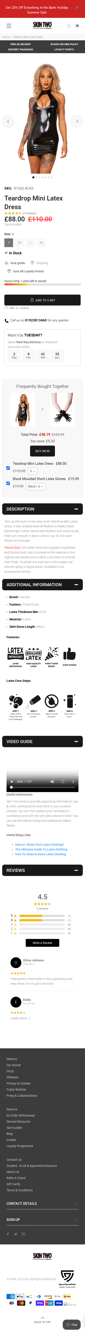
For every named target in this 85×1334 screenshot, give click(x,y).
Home (5, 37)
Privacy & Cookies (19, 1083)
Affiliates (12, 1077)
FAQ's (10, 1071)
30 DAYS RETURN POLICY (64, 44)
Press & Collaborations (22, 1095)
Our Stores (14, 1065)
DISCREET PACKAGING (20, 49)
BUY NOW (42, 451)
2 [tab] (36, 177)
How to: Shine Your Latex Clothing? (39, 844)
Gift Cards (13, 1184)
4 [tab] (42, 177)
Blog (10, 1133)
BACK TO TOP (42, 1322)
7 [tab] (52, 177)
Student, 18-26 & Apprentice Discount (32, 1166)
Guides (11, 1140)
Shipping (42, 263)
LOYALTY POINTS (64, 49)
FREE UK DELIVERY (20, 44)
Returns (12, 1109)
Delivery (12, 1059)
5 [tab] (45, 177)
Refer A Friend (16, 1178)
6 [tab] (49, 177)
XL (41, 242)
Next (77, 121)
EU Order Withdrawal (21, 1115)
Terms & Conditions (20, 1190)
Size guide (17, 263)
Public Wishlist (16, 1089)
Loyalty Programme (20, 1146)
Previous (8, 121)
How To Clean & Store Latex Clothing (40, 854)
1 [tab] (33, 177)
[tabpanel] (42, 117)
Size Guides (14, 1127)
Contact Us (14, 1159)
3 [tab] (39, 177)
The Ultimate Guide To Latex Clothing (41, 849)
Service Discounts (18, 1121)
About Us (13, 1172)
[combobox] (32, 471)
